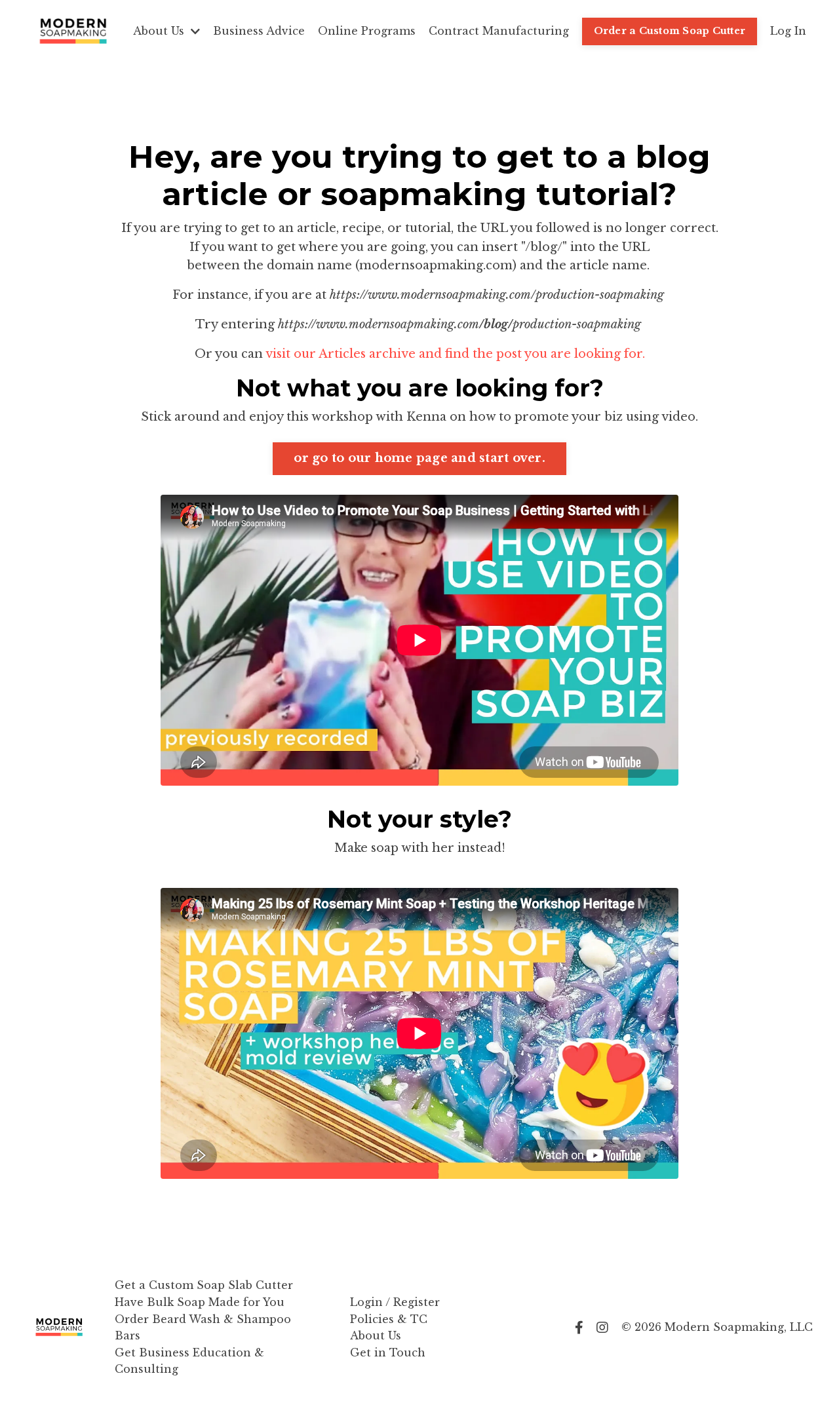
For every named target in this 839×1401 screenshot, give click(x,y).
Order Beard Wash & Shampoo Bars (203, 1328)
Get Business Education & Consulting (189, 1361)
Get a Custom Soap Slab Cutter (204, 1285)
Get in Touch (387, 1352)
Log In (788, 30)
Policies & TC (388, 1319)
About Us (375, 1335)
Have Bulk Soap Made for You (199, 1302)
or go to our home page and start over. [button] (419, 458)
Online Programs (367, 30)
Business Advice (259, 30)
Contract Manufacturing (499, 30)
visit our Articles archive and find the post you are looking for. (455, 354)
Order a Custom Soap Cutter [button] (670, 31)
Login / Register (395, 1302)
